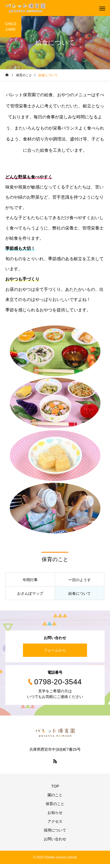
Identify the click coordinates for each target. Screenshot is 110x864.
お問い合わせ (55, 839)
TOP (55, 786)
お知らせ (55, 812)
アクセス (55, 821)
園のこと (55, 795)
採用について (55, 830)
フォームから (55, 650)
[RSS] (55, 761)
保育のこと (55, 804)
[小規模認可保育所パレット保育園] (25, 8)
